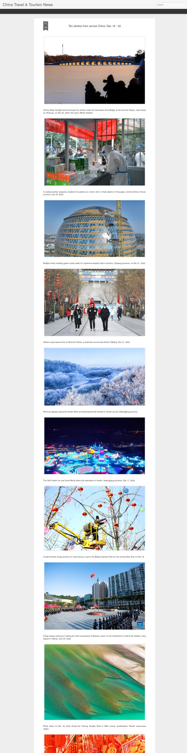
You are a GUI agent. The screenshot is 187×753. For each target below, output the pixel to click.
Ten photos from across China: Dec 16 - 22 (94, 26)
